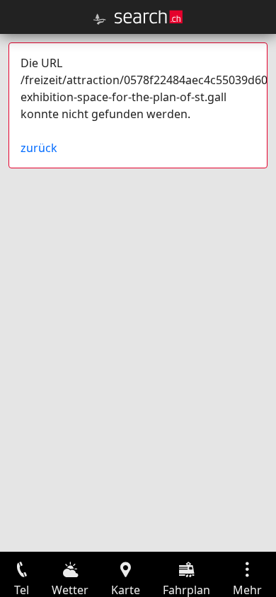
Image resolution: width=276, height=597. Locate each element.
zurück (39, 148)
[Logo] (149, 17)
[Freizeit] (99, 19)
